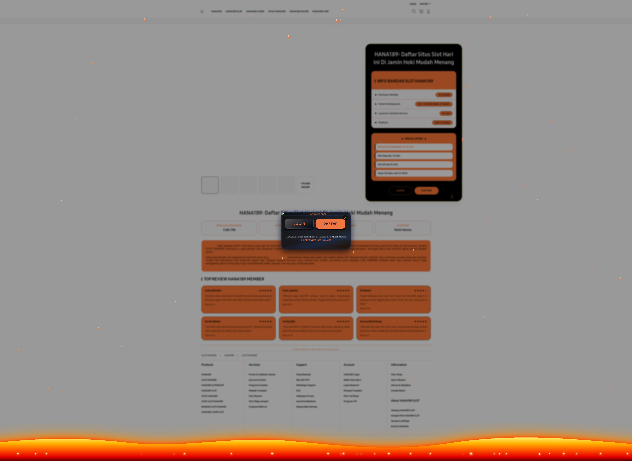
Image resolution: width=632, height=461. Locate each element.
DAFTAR (330, 223)
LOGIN (299, 223)
